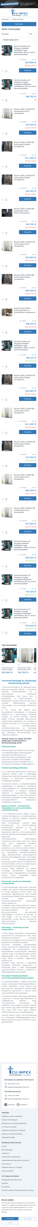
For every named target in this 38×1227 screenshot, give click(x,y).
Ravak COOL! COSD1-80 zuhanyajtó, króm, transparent (24, 477)
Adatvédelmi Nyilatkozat (11, 1157)
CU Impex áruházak (9, 1127)
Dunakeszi (6, 1187)
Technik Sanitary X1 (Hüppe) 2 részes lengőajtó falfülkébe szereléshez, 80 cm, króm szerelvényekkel (25, 579)
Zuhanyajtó (5, 19)
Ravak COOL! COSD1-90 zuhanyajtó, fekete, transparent (24, 144)
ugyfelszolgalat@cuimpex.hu (17, 1087)
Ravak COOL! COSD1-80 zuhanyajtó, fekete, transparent (24, 277)
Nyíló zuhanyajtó (18, 19)
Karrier (4, 1146)
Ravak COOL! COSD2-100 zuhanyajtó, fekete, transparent (24, 444)
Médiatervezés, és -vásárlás (12, 1167)
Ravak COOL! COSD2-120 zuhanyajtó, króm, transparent (24, 244)
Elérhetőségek (7, 1150)
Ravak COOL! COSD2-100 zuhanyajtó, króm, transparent (24, 510)
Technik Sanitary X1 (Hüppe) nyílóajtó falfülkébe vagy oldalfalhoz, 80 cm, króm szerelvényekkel (24, 345)
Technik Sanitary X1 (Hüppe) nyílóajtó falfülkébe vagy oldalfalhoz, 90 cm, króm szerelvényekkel (24, 50)
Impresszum (6, 1164)
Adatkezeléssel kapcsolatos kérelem (15, 1160)
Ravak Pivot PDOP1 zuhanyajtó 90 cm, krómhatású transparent (24, 310)
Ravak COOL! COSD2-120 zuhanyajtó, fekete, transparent (24, 377)
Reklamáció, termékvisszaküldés (14, 1123)
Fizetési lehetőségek (10, 1120)
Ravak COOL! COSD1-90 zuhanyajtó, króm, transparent (24, 411)
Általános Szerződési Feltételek (13, 1130)
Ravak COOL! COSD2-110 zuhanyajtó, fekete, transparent (24, 178)
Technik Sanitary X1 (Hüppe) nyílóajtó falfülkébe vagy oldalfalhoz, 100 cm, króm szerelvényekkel (25, 545)
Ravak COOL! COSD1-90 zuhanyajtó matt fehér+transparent (24, 211)
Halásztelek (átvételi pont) (12, 1180)
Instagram (22, 1104)
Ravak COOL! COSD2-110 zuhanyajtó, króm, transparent (24, 111)
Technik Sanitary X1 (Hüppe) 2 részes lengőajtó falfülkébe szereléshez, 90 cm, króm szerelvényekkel (25, 613)
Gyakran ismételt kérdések (12, 1134)
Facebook (10, 1104)
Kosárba (27, 70)
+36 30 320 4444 (12, 1084)
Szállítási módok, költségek (12, 1116)
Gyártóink (5, 1153)
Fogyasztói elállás (8, 1137)
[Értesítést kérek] (6, 71)
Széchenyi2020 (7, 1171)
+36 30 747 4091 (12, 1095)
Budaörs (5, 1183)
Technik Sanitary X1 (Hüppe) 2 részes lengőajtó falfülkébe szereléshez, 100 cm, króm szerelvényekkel (25, 84)
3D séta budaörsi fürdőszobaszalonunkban (18, 1190)
